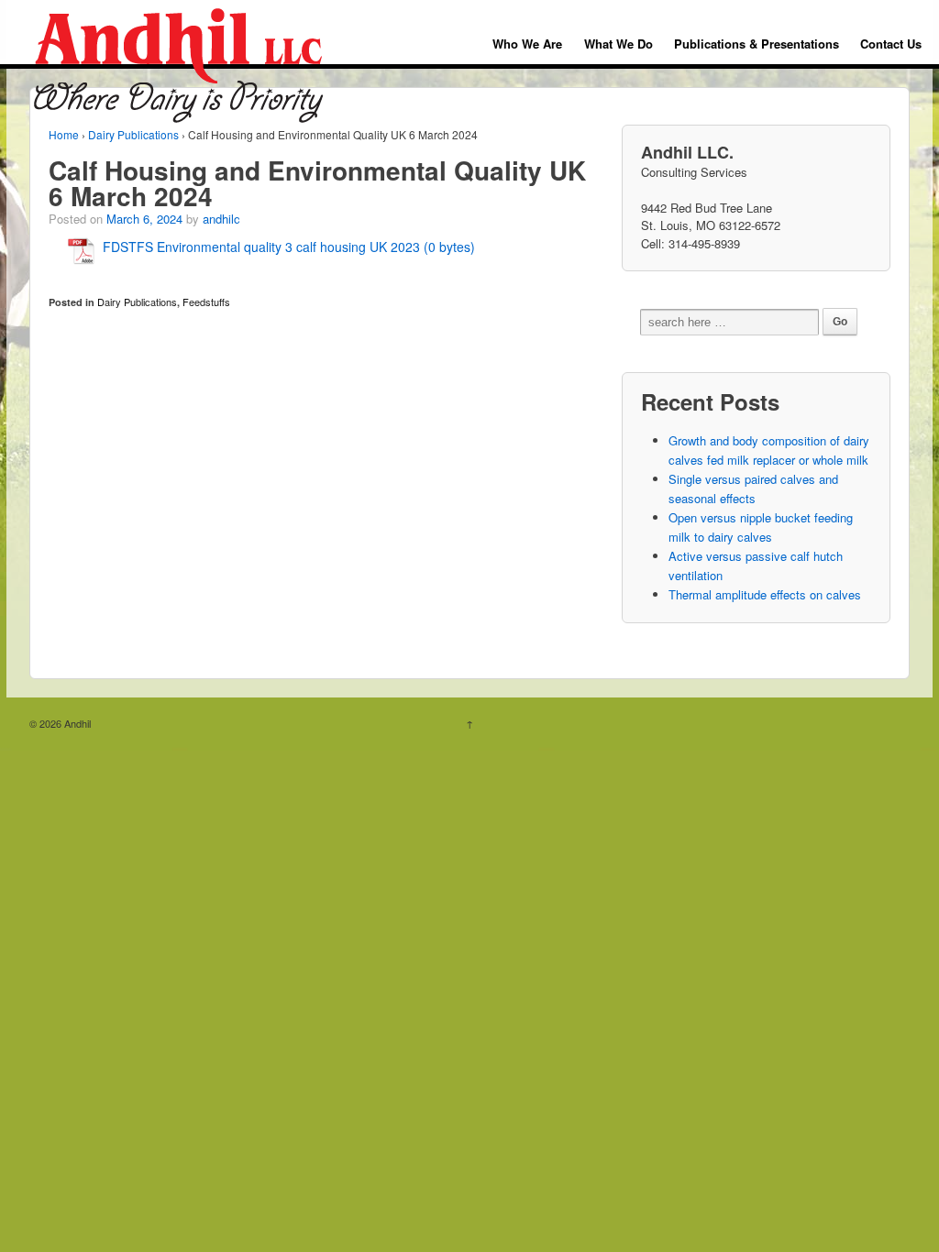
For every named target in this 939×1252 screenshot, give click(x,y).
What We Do (618, 43)
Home (64, 134)
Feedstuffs (206, 301)
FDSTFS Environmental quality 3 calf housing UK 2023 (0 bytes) (289, 246)
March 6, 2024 (144, 218)
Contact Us (891, 43)
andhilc (221, 218)
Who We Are (527, 43)
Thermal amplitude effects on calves (764, 594)
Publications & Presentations (756, 43)
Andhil (76, 723)
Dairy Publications (133, 134)
